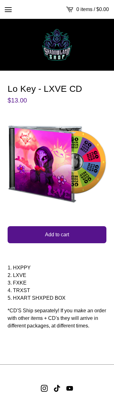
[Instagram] (44, 388)
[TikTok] (57, 388)
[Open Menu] (8, 9)
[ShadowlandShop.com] (57, 45)
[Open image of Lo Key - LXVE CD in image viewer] (57, 164)
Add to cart (57, 234)
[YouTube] (69, 388)
